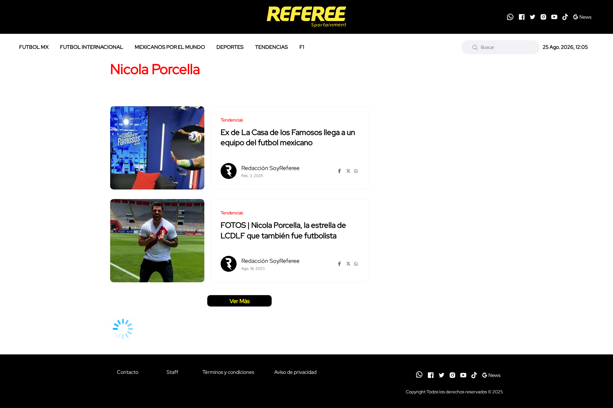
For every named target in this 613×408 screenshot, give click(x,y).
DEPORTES (230, 47)
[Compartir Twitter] (348, 170)
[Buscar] (475, 47)
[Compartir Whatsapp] (356, 170)
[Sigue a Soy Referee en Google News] (582, 17)
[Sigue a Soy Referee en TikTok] (565, 17)
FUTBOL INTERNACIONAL (91, 47)
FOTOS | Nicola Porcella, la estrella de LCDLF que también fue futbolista (283, 230)
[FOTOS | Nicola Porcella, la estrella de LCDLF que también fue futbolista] (157, 240)
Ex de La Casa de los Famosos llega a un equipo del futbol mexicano (288, 138)
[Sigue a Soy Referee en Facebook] (521, 17)
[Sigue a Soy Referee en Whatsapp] (510, 17)
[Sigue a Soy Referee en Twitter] (532, 17)
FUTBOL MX (34, 47)
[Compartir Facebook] (340, 170)
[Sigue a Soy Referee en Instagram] (543, 17)
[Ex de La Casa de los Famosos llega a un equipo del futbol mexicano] (157, 147)
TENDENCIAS (271, 47)
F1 (301, 47)
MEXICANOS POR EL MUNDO (170, 47)
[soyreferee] (306, 16)
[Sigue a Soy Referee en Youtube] (554, 17)
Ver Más (240, 301)
